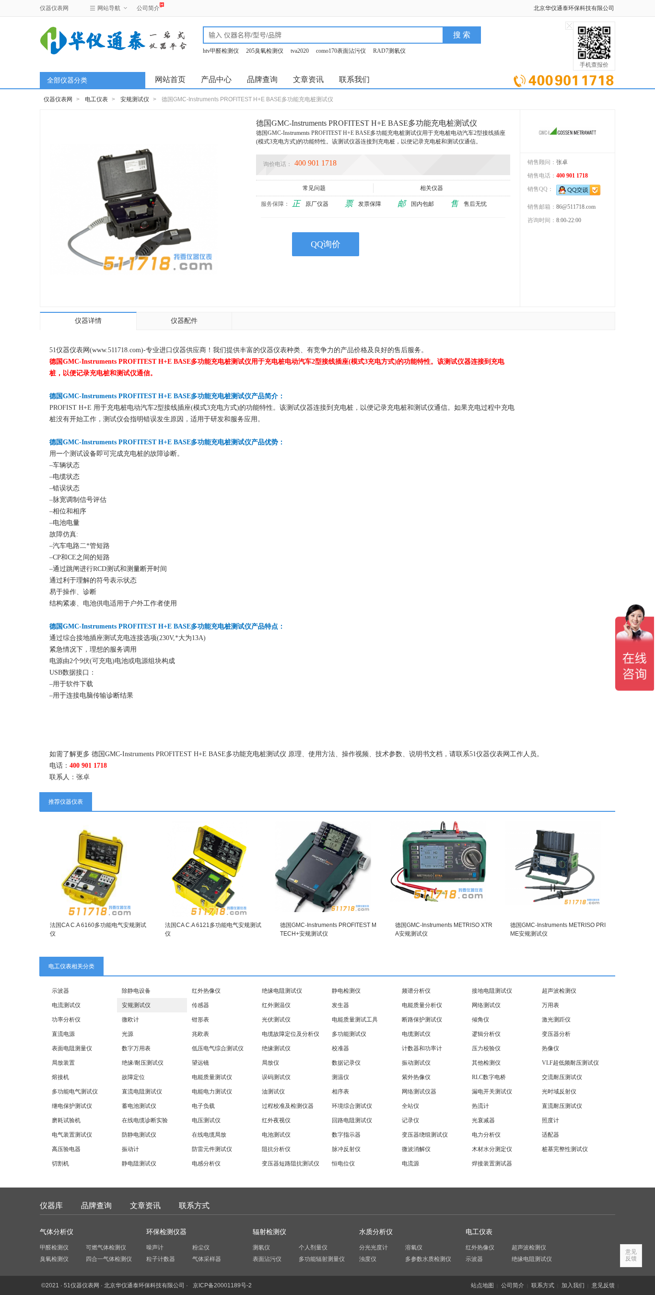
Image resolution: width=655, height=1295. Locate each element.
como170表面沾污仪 (341, 51)
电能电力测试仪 (212, 1091)
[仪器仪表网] (91, 39)
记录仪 (410, 1120)
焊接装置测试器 (492, 1163)
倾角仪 (480, 1019)
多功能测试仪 (349, 1034)
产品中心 (216, 79)
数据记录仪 (346, 1062)
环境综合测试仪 (352, 1106)
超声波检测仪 (559, 990)
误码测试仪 (276, 1077)
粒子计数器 (160, 1259)
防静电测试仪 (139, 1134)
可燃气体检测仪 (106, 1247)
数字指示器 (346, 1134)
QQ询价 (325, 244)
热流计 (480, 1106)
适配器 (550, 1134)
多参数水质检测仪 (428, 1259)
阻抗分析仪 (276, 1149)
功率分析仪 (66, 1019)
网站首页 (170, 79)
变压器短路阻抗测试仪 (290, 1163)
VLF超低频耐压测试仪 (570, 1062)
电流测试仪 (66, 1005)
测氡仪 (261, 1247)
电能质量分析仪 (422, 1005)
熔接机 (60, 1077)
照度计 (550, 1120)
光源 (127, 1034)
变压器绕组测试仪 (425, 1134)
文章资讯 (308, 79)
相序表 (340, 1091)
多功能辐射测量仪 (322, 1259)
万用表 (550, 1005)
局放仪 (270, 1062)
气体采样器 (206, 1259)
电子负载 (203, 1106)
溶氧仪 (413, 1247)
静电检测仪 (346, 990)
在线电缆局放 (209, 1134)
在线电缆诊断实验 (145, 1120)
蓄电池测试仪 (139, 1106)
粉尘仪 (201, 1247)
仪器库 (51, 1205)
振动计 (130, 1149)
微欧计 (130, 1019)
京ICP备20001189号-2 (222, 1285)
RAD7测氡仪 (389, 51)
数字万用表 (136, 1048)
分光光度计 (373, 1247)
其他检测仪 (486, 1062)
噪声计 (155, 1247)
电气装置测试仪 (72, 1134)
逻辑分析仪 (486, 1034)
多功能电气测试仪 (75, 1091)
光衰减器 (483, 1120)
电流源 (410, 1163)
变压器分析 (556, 1034)
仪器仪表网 (54, 8)
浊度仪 (367, 1259)
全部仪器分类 (67, 80)
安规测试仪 (134, 99)
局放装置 (63, 1062)
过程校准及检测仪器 (288, 1106)
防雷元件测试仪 (212, 1149)
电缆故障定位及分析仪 (290, 1034)
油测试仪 (273, 1091)
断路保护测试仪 (422, 1019)
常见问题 (314, 188)
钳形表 (200, 1019)
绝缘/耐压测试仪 (143, 1062)
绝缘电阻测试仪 (282, 990)
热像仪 (550, 1048)
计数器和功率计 (422, 1048)
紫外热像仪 (416, 1077)
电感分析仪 (206, 1163)
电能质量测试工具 (355, 1019)
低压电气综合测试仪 (218, 1048)
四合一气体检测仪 (109, 1259)
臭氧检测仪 (54, 1259)
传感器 (200, 1005)
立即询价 (563, 79)
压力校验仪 (486, 1048)
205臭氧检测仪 (264, 51)
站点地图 (482, 1285)
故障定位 (133, 1077)
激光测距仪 (556, 1019)
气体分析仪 (56, 1232)
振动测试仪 (416, 1062)
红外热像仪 (206, 990)
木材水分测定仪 (492, 1149)
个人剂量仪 (313, 1247)
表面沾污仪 (267, 1259)
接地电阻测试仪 (492, 990)
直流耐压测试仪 (562, 1106)
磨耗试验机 (66, 1120)
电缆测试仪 (416, 1034)
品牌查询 (262, 79)
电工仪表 (96, 99)
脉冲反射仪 (346, 1149)
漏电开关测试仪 (492, 1091)
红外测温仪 (276, 1005)
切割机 (60, 1163)
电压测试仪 (206, 1120)
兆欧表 (200, 1034)
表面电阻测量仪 (72, 1048)
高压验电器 (66, 1149)
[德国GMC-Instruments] (567, 131)
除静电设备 (136, 990)
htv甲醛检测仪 (221, 51)
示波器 (60, 990)
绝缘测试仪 (276, 1048)
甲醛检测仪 (54, 1247)
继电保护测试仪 (72, 1106)
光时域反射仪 (559, 1091)
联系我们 (354, 79)
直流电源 (63, 1034)
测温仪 (340, 1077)
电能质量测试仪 (212, 1077)
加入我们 (573, 1285)
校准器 (340, 1048)
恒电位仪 (343, 1163)
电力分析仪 (486, 1134)
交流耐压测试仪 (562, 1077)
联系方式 (194, 1205)
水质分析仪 (376, 1232)
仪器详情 (88, 320)
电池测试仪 (276, 1134)
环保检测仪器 (166, 1232)
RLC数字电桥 (489, 1077)
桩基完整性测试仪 (565, 1149)
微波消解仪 (416, 1149)
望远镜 (200, 1062)
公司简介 (148, 8)
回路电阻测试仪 (352, 1120)
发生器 (340, 1005)
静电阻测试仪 (139, 1163)
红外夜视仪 (276, 1120)
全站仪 (410, 1106)
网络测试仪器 (419, 1091)
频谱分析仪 (416, 990)
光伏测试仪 (276, 1019)
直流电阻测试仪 (142, 1091)
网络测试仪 (486, 1005)
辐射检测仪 (269, 1232)
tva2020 (300, 51)
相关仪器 (431, 188)
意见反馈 (603, 1285)
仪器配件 (184, 320)
